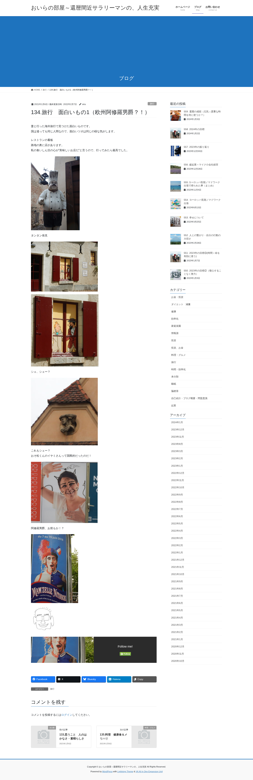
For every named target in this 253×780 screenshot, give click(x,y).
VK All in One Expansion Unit (149, 771)
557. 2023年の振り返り (196, 147)
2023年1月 (177, 465)
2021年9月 (177, 581)
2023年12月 (177, 429)
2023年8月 (177, 444)
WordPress (107, 771)
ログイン (66, 714)
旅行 (152, 103)
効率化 (174, 318)
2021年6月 (177, 603)
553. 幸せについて (194, 217)
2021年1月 (177, 639)
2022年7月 (177, 509)
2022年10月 (177, 487)
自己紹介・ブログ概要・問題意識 (189, 398)
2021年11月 (177, 567)
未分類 (174, 376)
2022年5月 (177, 523)
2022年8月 (177, 501)
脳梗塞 (174, 391)
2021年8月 (177, 588)
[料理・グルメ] (144, 733)
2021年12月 (177, 559)
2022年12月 (177, 473)
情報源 (174, 333)
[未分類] (43, 733)
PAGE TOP (244, 754)
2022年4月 (177, 530)
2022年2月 (177, 545)
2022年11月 (177, 480)
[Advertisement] (126, 46)
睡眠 (173, 383)
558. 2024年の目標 (194, 129)
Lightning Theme (125, 771)
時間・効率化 (178, 369)
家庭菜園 (176, 326)
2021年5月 (177, 610)
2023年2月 (177, 458)
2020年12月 (177, 646)
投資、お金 (177, 347)
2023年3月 (177, 451)
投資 (173, 340)
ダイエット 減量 (181, 304)
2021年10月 (177, 574)
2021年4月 (177, 617)
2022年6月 (177, 516)
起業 (173, 405)
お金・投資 (177, 297)
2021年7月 (177, 595)
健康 (173, 311)
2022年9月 (177, 494)
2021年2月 (177, 632)
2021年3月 (177, 624)
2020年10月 (177, 661)
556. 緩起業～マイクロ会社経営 (201, 164)
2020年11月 (177, 653)
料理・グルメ (178, 355)
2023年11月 (177, 436)
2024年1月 (177, 422)
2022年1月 (177, 552)
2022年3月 (177, 538)
